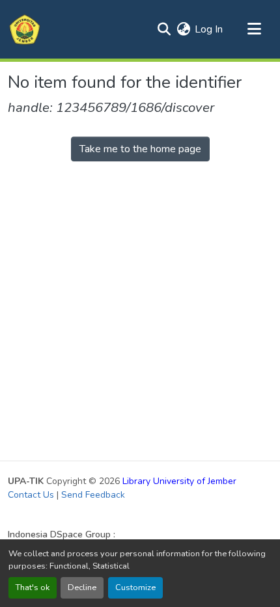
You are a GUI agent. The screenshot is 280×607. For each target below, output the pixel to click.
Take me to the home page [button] (140, 149)
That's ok (32, 587)
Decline (82, 587)
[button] (25, 29)
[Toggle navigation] (254, 29)
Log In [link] (209, 29)
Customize (135, 587)
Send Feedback (93, 495)
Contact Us (31, 495)
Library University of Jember (179, 481)
